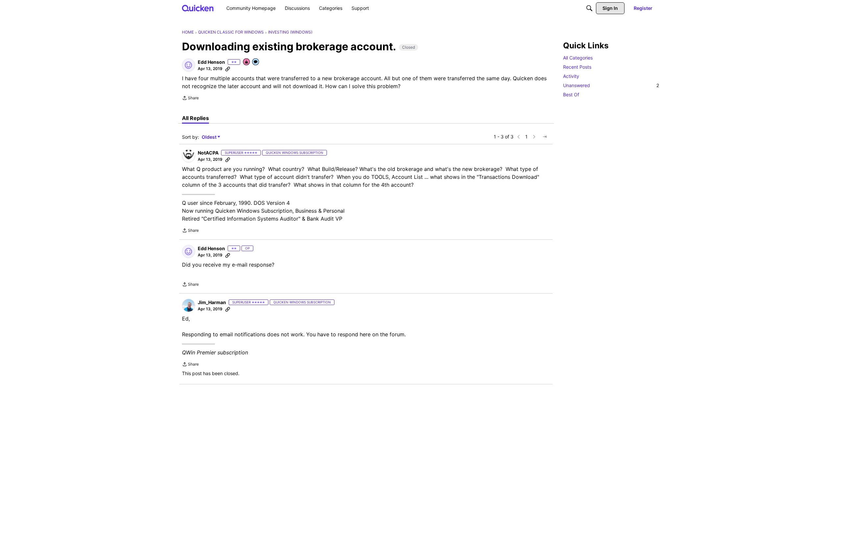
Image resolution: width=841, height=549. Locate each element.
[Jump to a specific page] (544, 136)
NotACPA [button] (208, 152)
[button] (188, 65)
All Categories (578, 57)
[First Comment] (256, 62)
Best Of (571, 94)
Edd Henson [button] (211, 62)
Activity (571, 76)
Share (190, 98)
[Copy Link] (228, 69)
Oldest (209, 137)
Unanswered (611, 85)
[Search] (589, 8)
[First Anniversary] (247, 62)
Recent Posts (577, 67)
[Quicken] (198, 8)
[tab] (195, 118)
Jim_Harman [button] (212, 302)
